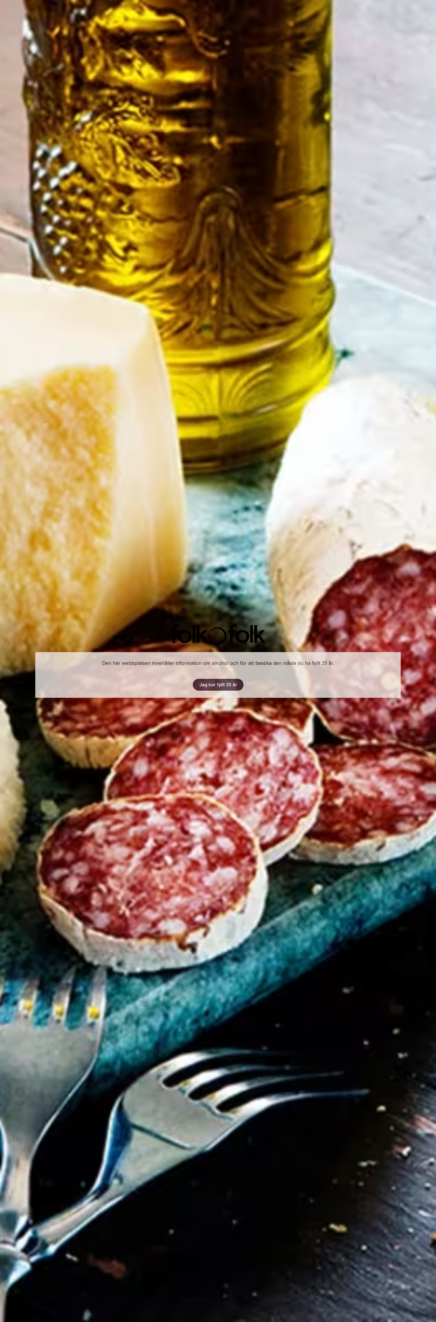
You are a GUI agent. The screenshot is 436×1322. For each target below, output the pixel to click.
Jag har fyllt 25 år (218, 684)
